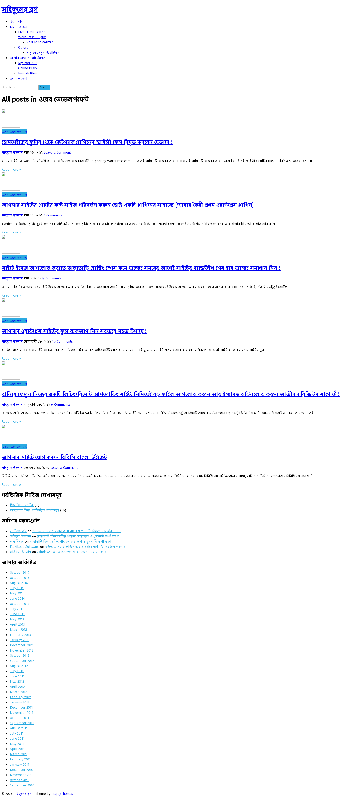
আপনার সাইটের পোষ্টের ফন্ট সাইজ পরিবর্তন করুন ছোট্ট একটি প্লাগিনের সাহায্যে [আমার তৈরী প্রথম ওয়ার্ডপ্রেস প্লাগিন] (128, 204)
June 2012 (17, 676)
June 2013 (17, 614)
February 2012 (20, 697)
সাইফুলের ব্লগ (20, 9)
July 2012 (17, 671)
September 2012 (22, 660)
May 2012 (17, 681)
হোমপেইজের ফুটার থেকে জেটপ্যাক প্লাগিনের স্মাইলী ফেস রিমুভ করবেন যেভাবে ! (87, 142)
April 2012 (17, 686)
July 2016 (17, 588)
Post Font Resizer (40, 42)
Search (44, 87)
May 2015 (17, 593)
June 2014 (17, 598)
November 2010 (22, 774)
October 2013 (19, 603)
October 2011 (19, 717)
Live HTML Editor (31, 31)
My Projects (18, 26)
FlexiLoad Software (24, 546)
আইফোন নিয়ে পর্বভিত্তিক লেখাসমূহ (34, 510)
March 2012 (18, 691)
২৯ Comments (62, 341)
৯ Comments (52, 278)
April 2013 (17, 624)
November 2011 (21, 712)
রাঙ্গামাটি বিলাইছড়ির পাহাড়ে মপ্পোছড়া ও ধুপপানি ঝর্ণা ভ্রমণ (78, 536)
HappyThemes (62, 793)
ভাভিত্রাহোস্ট (18, 531)
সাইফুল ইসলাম (12, 152)
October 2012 (19, 655)
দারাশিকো (17, 541)
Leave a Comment (57, 152)
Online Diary (27, 68)
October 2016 (19, 577)
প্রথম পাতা (17, 21)
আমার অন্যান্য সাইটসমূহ (27, 57)
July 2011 (16, 733)
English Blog (27, 73)
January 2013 (19, 640)
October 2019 (19, 572)
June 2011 (17, 738)
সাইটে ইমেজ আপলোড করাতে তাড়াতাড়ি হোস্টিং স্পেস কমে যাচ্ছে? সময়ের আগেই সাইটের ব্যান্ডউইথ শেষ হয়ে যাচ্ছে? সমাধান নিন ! (141, 268)
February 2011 (20, 759)
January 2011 (19, 764)
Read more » (11, 169)
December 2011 (21, 707)
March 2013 (18, 629)
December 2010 (21, 769)
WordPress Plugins (32, 37)
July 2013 (17, 608)
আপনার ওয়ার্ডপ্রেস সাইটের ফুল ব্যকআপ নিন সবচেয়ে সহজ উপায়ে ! (74, 331)
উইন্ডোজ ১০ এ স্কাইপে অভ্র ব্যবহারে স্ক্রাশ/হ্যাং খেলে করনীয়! (85, 546)
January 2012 (19, 702)
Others (23, 47)
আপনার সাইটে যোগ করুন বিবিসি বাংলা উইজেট (54, 457)
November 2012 (21, 650)
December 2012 (21, 645)
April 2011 (17, 749)
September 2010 (22, 785)
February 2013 (20, 634)
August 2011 (19, 728)
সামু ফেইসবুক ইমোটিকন (43, 52)
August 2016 (19, 583)
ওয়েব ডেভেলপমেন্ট (14, 131)
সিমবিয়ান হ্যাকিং (22, 505)
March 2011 (18, 754)
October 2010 (19, 780)
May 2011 (17, 743)
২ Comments (53, 215)
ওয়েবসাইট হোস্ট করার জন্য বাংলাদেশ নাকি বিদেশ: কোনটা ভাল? (76, 531)
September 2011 (22, 723)
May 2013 (17, 619)
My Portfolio (27, 63)
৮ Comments (60, 404)
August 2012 (19, 666)
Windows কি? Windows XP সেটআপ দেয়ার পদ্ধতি (72, 551)
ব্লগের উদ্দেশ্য (19, 78)
